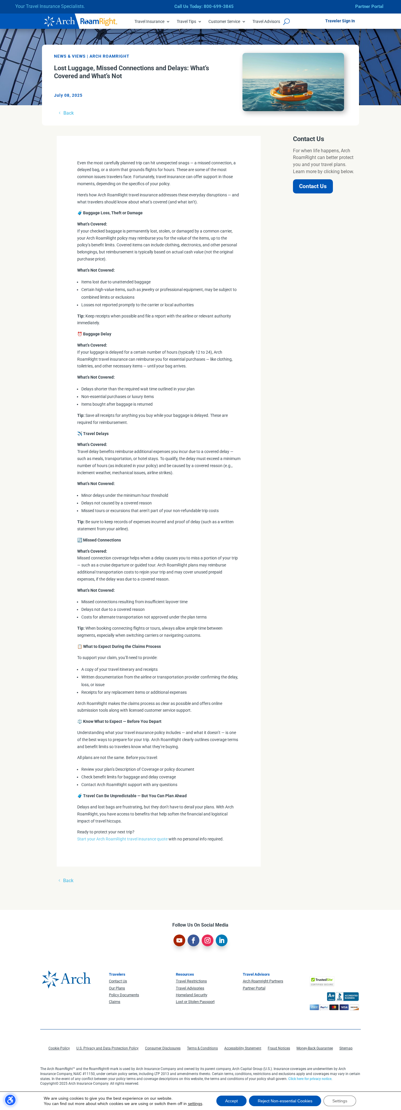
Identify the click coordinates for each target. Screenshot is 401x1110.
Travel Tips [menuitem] (186, 21)
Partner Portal (369, 6)
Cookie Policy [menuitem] (59, 1048)
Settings (339, 1101)
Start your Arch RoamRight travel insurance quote (122, 839)
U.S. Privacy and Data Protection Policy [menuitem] (107, 1048)
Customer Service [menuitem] (224, 21)
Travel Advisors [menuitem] (266, 21)
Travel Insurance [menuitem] (149, 21)
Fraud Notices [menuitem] (279, 1048)
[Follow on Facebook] (193, 940)
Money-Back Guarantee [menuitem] (314, 1048)
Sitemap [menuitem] (346, 1048)
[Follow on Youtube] (179, 940)
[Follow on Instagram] (207, 940)
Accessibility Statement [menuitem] (242, 1048)
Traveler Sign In (340, 21)
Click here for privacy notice (309, 1079)
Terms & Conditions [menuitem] (202, 1048)
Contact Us (313, 186)
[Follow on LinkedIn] (222, 940)
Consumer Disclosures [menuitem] (163, 1048)
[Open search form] (286, 21)
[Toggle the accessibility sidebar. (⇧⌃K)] (10, 1100)
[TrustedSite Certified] (322, 981)
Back (68, 113)
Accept (231, 1101)
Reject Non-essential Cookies (285, 1101)
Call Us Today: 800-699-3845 (204, 6)
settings (195, 1103)
